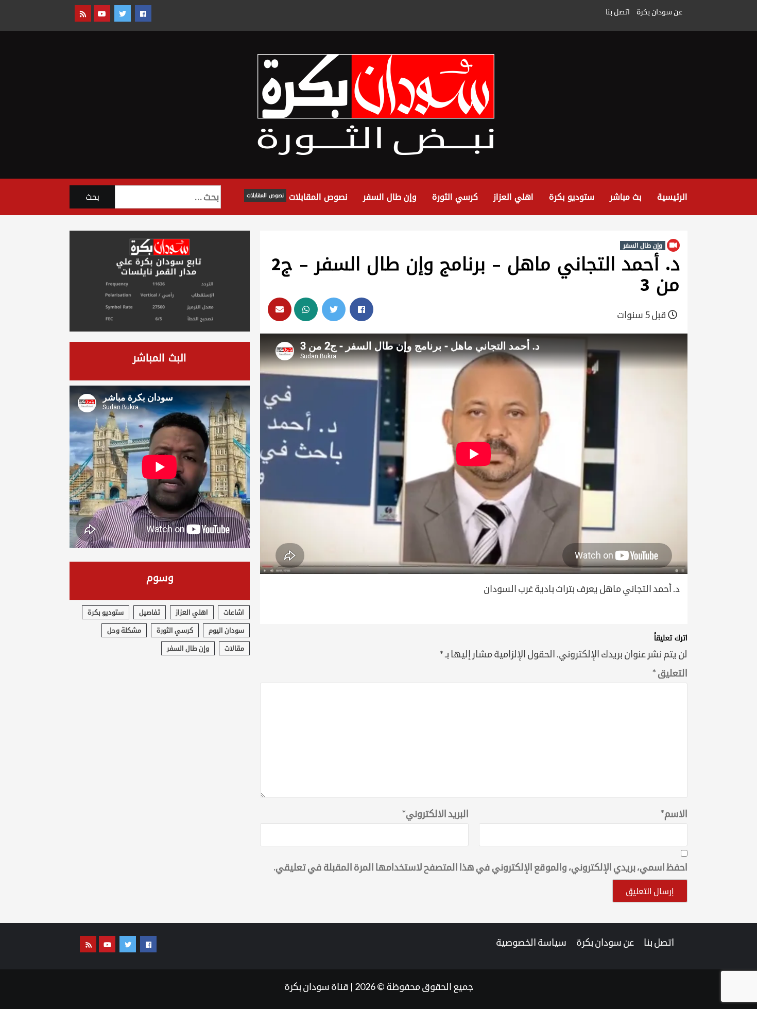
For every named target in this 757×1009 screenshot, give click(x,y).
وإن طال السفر (390, 197)
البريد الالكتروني (435, 813)
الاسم (674, 813)
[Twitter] (122, 13)
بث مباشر (626, 197)
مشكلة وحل (124, 630)
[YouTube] (102, 13)
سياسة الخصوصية (531, 942)
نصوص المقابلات (297, 197)
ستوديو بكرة (571, 197)
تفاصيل (149, 612)
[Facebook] (143, 13)
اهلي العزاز (513, 197)
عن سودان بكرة (659, 11)
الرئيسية (672, 197)
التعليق (669, 673)
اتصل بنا (618, 11)
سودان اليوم (226, 630)
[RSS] (83, 13)
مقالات (234, 648)
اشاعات (233, 612)
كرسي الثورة (455, 197)
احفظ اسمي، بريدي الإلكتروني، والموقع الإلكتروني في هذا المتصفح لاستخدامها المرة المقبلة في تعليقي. (480, 867)
